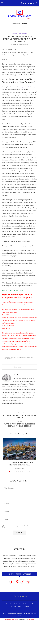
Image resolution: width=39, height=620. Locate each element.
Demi (14, 44)
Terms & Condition (23, 606)
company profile (25, 87)
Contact (12, 604)
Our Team (13, 606)
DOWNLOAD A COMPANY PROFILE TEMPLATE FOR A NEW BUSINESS (18, 357)
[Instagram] (26, 3)
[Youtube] (31, 3)
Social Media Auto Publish (11, 619)
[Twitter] (23, 3)
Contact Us (26, 604)
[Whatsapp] (33, 3)
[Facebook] (21, 3)
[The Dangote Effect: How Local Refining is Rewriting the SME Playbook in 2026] (19, 449)
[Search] (37, 3)
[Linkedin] (28, 3)
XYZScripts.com (30, 619)
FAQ (32, 604)
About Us (19, 604)
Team (7, 604)
